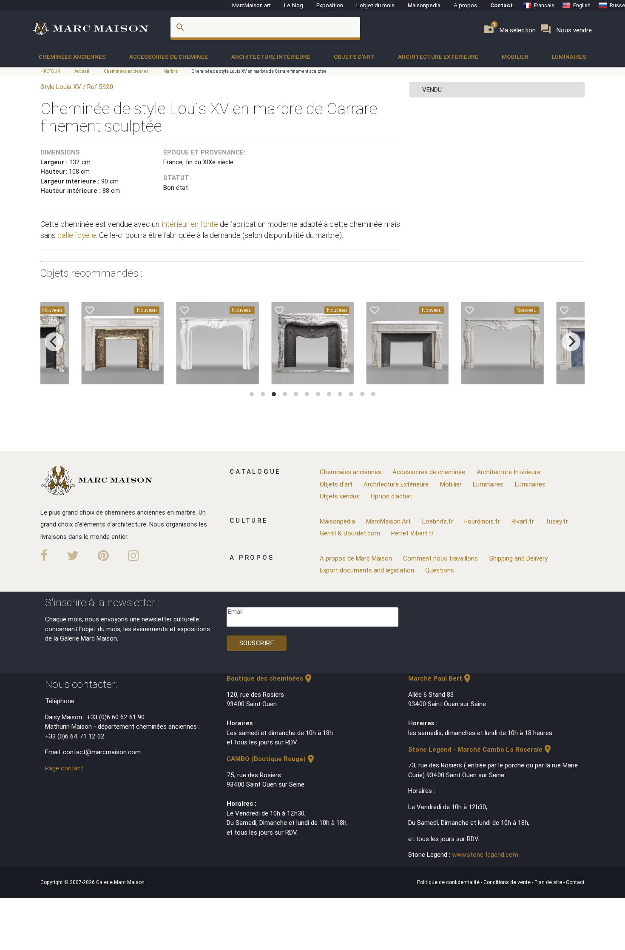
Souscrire (256, 643)
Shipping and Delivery (518, 558)
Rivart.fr (522, 521)
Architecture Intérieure (270, 56)
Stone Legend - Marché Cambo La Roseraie (480, 749)
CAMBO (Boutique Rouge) (271, 759)
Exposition (329, 5)
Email (235, 611)
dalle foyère (76, 235)
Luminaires (569, 56)
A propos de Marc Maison (356, 558)
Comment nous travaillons (440, 558)
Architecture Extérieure (438, 56)
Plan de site (548, 882)
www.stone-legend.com (485, 854)
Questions (439, 570)
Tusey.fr (556, 521)
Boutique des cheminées (270, 678)
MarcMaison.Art (388, 521)
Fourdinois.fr (482, 521)
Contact (501, 5)
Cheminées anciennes (72, 56)
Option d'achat (391, 496)
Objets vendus (340, 496)
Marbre (170, 71)
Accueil (82, 71)
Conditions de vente (507, 882)
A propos (465, 5)
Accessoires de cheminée (168, 56)
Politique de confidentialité (449, 882)
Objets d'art (354, 56)
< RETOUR (50, 71)
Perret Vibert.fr (412, 533)
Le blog (293, 5)
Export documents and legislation (367, 570)
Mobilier (515, 56)
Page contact (64, 768)
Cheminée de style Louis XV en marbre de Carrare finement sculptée (259, 71)
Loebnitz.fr (437, 521)
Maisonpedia (424, 5)
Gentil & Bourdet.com (350, 533)
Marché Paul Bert (440, 678)
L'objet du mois (375, 5)
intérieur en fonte (190, 224)
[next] (571, 341)
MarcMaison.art (251, 5)
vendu (432, 90)
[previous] (54, 341)
